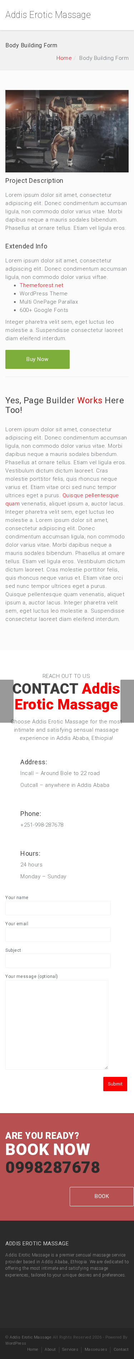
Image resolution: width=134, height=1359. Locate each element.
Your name (17, 897)
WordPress (15, 1343)
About (50, 1349)
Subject (13, 950)
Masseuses (96, 1349)
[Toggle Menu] (124, 15)
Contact (121, 1349)
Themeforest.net (42, 285)
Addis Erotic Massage (48, 15)
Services (70, 1349)
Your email (16, 923)
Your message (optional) (31, 976)
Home (64, 58)
